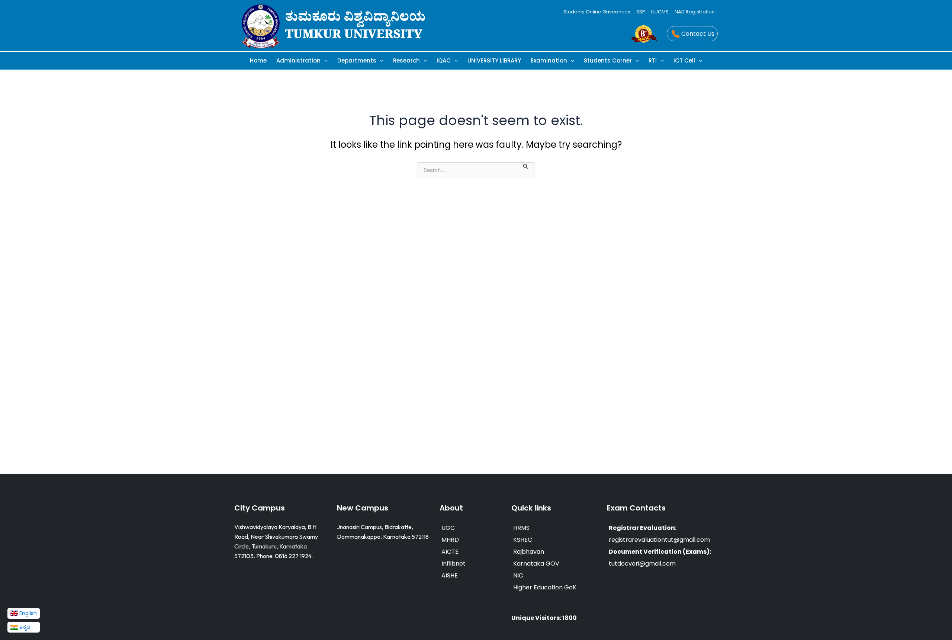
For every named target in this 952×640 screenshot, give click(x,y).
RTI (653, 60)
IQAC (444, 60)
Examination (549, 60)
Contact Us (697, 33)
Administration (298, 60)
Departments (356, 60)
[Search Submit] (526, 165)
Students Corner (608, 60)
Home (258, 60)
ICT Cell (684, 60)
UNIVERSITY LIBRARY (494, 60)
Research (406, 60)
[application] (324, 60)
